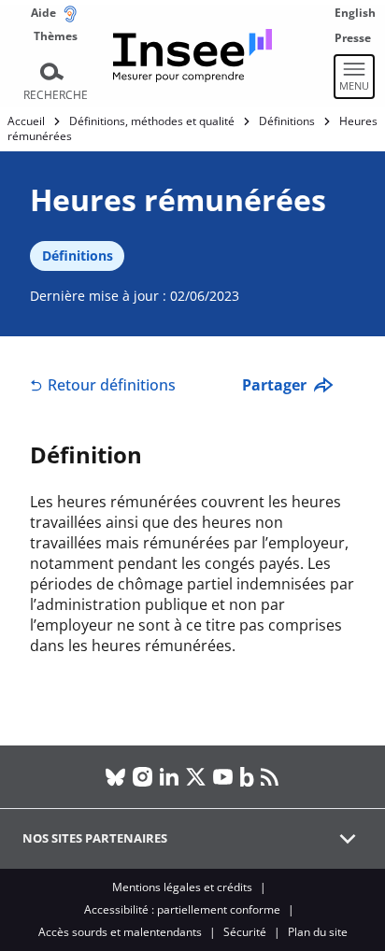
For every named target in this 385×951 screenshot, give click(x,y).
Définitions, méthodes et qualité (152, 121)
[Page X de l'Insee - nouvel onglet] (195, 776)
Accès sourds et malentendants (120, 932)
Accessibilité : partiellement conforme (182, 909)
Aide (43, 13)
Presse (353, 38)
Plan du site (318, 932)
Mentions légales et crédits (182, 887)
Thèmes (56, 36)
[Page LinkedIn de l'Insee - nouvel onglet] (168, 776)
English (355, 13)
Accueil (26, 121)
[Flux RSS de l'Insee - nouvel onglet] (269, 776)
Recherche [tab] (55, 95)
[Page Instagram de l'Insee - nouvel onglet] (142, 776)
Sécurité (244, 932)
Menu (354, 85)
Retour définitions (112, 385)
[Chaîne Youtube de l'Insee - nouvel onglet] (223, 776)
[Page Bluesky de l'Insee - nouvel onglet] (115, 776)
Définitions (287, 121)
